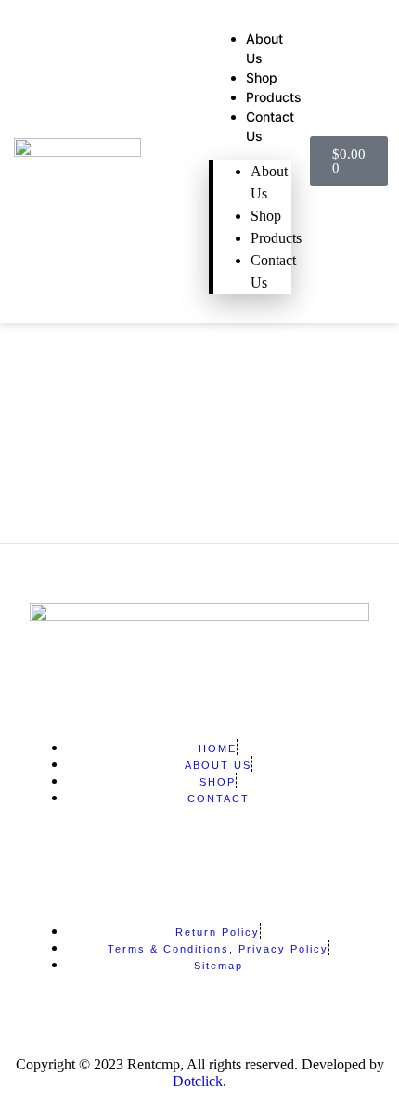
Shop (261, 77)
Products (274, 97)
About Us (269, 182)
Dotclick (198, 1081)
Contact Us (273, 271)
